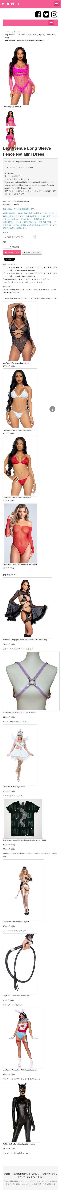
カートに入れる (13, 252)
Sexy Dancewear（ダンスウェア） (17, 279)
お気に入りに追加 (32, 252)
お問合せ (35, 1173)
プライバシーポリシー (36, 1176)
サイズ (5, 232)
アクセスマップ (47, 1173)
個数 (5, 242)
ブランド (6, 267)
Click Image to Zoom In (12, 106)
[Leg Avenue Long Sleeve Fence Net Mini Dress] (10, 122)
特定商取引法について (21, 1173)
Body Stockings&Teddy (25, 276)
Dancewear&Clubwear (25, 270)
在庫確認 (15, 247)
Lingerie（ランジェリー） (13, 282)
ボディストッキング (34, 282)
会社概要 (7, 1173)
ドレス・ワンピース (41, 279)
